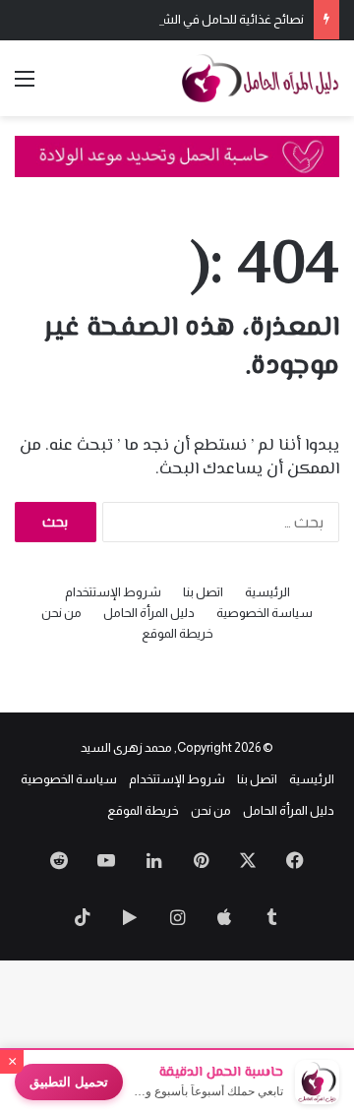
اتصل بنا (203, 592)
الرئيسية (267, 592)
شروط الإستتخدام (113, 592)
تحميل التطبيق (69, 1082)
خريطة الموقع (177, 633)
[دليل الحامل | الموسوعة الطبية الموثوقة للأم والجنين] (260, 78)
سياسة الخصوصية (264, 612)
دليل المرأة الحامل (149, 612)
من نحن (61, 612)
